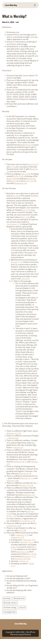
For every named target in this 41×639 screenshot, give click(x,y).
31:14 (12, 167)
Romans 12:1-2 (27, 542)
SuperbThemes (24, 634)
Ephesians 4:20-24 (22, 559)
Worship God (18, 598)
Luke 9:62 (15, 547)
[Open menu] (34, 5)
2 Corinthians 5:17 (18, 223)
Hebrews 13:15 (29, 540)
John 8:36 (21, 530)
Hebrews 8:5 (13, 438)
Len (17, 22)
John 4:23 (15, 196)
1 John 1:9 (11, 516)
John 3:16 (25, 217)
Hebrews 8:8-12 (20, 461)
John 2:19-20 (27, 210)
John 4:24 (25, 278)
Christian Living (9, 607)
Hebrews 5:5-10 (13, 433)
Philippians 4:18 (17, 537)
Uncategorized (9, 612)
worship (6, 598)
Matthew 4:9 (28, 145)
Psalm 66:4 (24, 174)
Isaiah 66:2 (31, 178)
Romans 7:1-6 (16, 262)
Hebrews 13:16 (23, 535)
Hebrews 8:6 (18, 447)
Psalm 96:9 (11, 178)
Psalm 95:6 (18, 176)
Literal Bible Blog (11, 5)
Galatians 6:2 (22, 552)
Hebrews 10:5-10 (25, 485)
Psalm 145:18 (30, 181)
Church (22, 607)
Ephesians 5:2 (28, 495)
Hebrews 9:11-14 (27, 478)
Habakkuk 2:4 (20, 183)
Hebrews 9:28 (12, 480)
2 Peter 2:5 (24, 561)
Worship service (10, 603)
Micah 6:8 (14, 181)
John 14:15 (31, 554)
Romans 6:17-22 (29, 556)
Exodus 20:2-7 (33, 164)
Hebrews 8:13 (24, 473)
